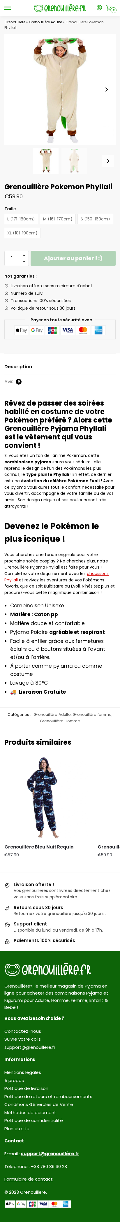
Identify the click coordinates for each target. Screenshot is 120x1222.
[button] (106, 89)
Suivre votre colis (22, 1039)
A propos (14, 1080)
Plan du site (16, 1128)
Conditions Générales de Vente (38, 1104)
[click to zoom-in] (60, 89)
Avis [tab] (12, 381)
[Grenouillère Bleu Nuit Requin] (46, 797)
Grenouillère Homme (60, 721)
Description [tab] (18, 366)
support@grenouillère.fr (29, 1047)
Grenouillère (14, 22)
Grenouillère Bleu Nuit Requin (38, 847)
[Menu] (13, 8)
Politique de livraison (26, 1088)
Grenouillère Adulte (45, 22)
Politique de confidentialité (33, 1120)
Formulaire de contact (28, 1179)
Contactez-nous (22, 1031)
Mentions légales (22, 1072)
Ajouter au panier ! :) (73, 258)
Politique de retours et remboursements (48, 1096)
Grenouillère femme (92, 714)
